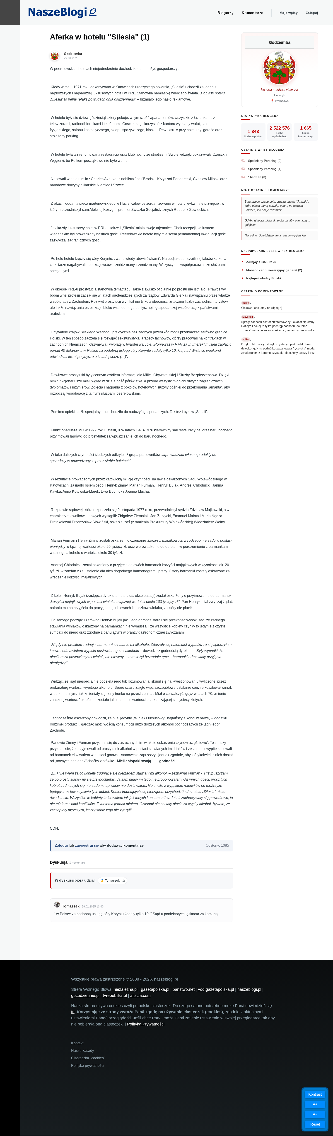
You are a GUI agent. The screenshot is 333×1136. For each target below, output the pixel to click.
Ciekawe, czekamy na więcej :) (261, 308)
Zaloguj (312, 13)
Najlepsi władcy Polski (263, 278)
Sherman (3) (257, 177)
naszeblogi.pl (249, 989)
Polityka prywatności (87, 1065)
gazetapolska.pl (155, 989)
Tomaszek (71, 906)
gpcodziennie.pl (85, 995)
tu (73, 1012)
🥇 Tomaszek (112, 880)
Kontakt (77, 1043)
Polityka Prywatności (145, 1024)
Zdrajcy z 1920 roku (261, 262)
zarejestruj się (87, 845)
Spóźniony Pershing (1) (265, 169)
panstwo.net (184, 989)
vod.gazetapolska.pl (216, 989)
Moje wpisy (289, 13)
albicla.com (140, 995)
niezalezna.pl (126, 989)
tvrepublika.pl (115, 995)
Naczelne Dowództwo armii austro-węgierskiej (275, 235)
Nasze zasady (82, 1050)
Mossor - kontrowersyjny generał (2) (274, 270)
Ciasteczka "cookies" (88, 1058)
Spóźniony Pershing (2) (265, 160)
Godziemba (73, 54)
